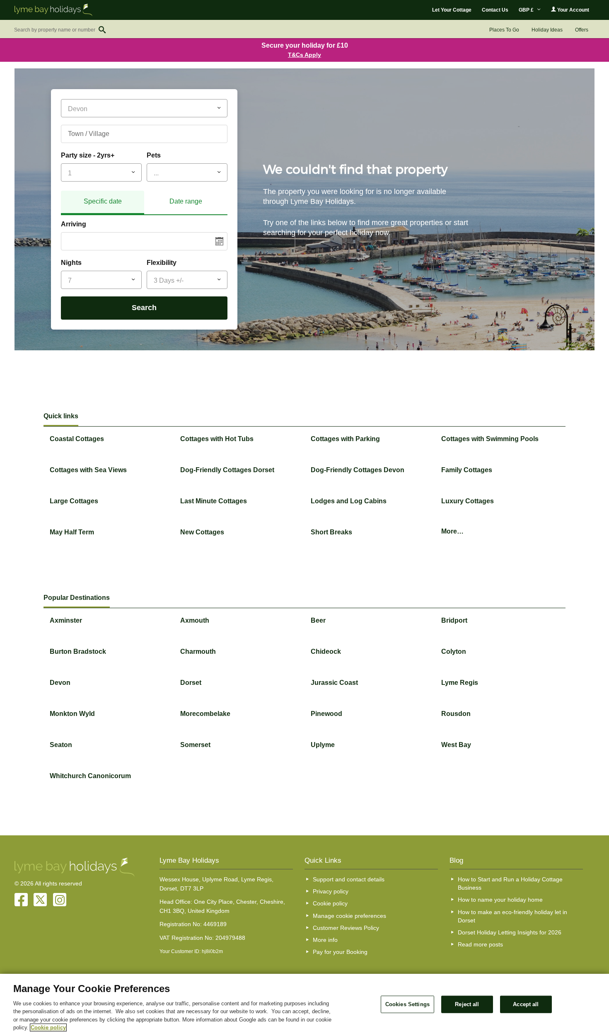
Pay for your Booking (340, 952)
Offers (581, 30)
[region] (304, 1005)
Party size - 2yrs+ (87, 155)
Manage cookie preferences (349, 915)
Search (144, 307)
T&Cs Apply (304, 54)
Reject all (467, 1004)
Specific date (103, 201)
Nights (71, 262)
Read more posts (480, 944)
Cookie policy (330, 903)
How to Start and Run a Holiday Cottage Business (510, 883)
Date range (185, 201)
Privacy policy (330, 891)
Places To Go (504, 30)
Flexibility (161, 262)
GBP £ (527, 10)
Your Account (572, 10)
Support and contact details (348, 879)
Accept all (526, 1004)
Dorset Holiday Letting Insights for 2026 (509, 932)
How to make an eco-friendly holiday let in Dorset (512, 916)
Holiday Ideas (547, 30)
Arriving (73, 224)
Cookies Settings (407, 1004)
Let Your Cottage (451, 10)
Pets (154, 155)
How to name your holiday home (500, 899)
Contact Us (495, 10)
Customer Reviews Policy (346, 927)
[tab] (102, 203)
